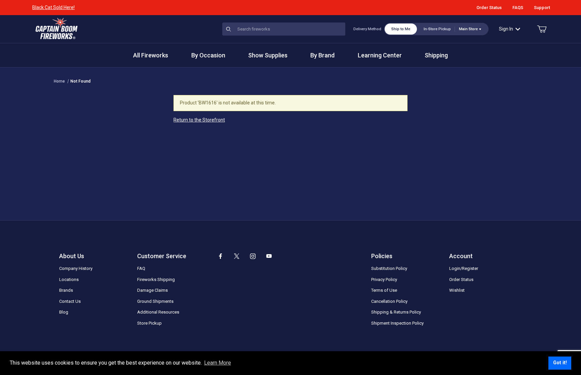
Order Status (489, 7)
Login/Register (463, 268)
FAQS (517, 7)
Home (59, 81)
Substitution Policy (389, 268)
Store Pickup (149, 323)
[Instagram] (253, 256)
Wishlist (457, 290)
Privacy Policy (384, 279)
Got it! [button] (560, 363)
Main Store (468, 29)
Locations (69, 279)
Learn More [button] (217, 363)
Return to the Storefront (199, 120)
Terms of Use (384, 290)
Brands (66, 290)
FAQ (141, 268)
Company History (75, 268)
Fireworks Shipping (156, 279)
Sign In (506, 29)
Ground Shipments (155, 301)
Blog (63, 312)
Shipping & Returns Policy (396, 312)
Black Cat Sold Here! (53, 7)
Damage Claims (152, 290)
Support (542, 7)
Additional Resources (158, 312)
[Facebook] (220, 256)
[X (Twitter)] (236, 256)
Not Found (80, 81)
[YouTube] (269, 256)
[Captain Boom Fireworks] (56, 28)
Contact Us (70, 301)
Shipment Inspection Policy (397, 323)
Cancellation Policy (389, 301)
